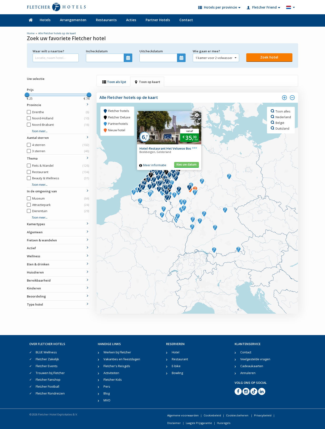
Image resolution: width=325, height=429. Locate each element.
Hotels (45, 20)
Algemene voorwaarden (183, 415)
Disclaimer (174, 423)
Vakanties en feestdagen (121, 359)
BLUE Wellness (46, 352)
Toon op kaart (149, 82)
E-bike (176, 366)
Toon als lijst (116, 82)
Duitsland (282, 128)
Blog (106, 393)
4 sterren (60, 145)
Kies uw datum (187, 164)
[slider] (27, 95)
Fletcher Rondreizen (50, 393)
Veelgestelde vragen (255, 359)
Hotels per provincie (220, 7)
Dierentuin (60, 211)
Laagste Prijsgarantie (199, 423)
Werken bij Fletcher (117, 352)
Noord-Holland (60, 118)
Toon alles (283, 111)
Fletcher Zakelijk (47, 359)
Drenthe (60, 112)
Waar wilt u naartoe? (48, 51)
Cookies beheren (237, 415)
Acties (131, 20)
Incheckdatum (97, 51)
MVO (106, 400)
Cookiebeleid (212, 415)
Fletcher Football (47, 386)
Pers (106, 386)
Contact (186, 20)
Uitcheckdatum (151, 51)
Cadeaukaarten (251, 366)
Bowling (177, 373)
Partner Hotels (158, 20)
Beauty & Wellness (60, 178)
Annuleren (248, 373)
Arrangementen (73, 20)
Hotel (175, 352)
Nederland (283, 117)
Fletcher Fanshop (48, 379)
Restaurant (60, 172)
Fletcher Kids (112, 379)
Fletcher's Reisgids (116, 366)
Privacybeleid (262, 415)
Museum (60, 198)
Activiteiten (111, 373)
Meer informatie (154, 165)
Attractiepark (60, 205)
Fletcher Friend (264, 7)
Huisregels (223, 423)
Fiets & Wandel (60, 165)
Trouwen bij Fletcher (50, 373)
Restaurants (106, 20)
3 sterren (60, 151)
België (280, 122)
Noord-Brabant (60, 124)
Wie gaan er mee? (206, 51)
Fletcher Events (47, 366)
